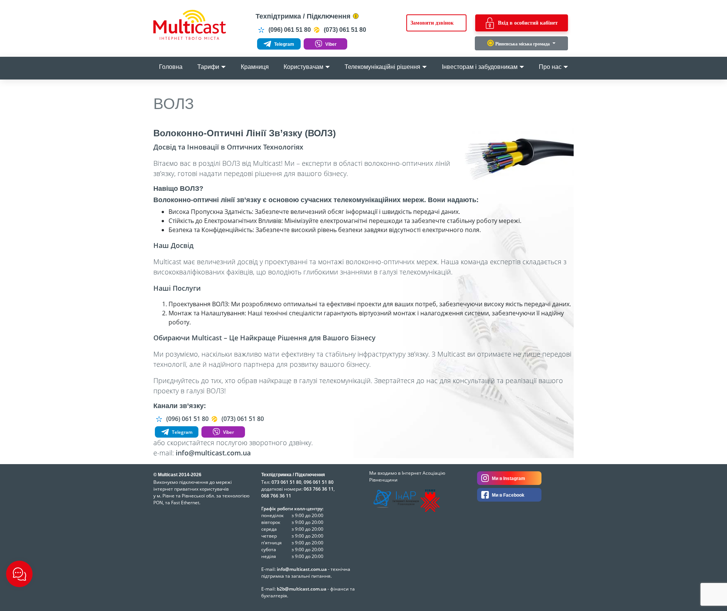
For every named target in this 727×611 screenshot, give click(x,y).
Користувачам (303, 67)
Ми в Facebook (507, 495)
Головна (171, 67)
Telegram (283, 44)
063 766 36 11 (319, 489)
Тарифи (208, 67)
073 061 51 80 (286, 482)
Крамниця (255, 67)
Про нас (550, 67)
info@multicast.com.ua (213, 452)
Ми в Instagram (508, 478)
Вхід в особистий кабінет (528, 23)
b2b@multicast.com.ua (301, 589)
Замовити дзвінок (432, 23)
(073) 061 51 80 (344, 29)
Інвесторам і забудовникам (480, 67)
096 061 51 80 (319, 482)
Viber (330, 44)
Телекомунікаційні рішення (382, 67)
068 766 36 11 (276, 496)
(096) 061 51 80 (289, 29)
